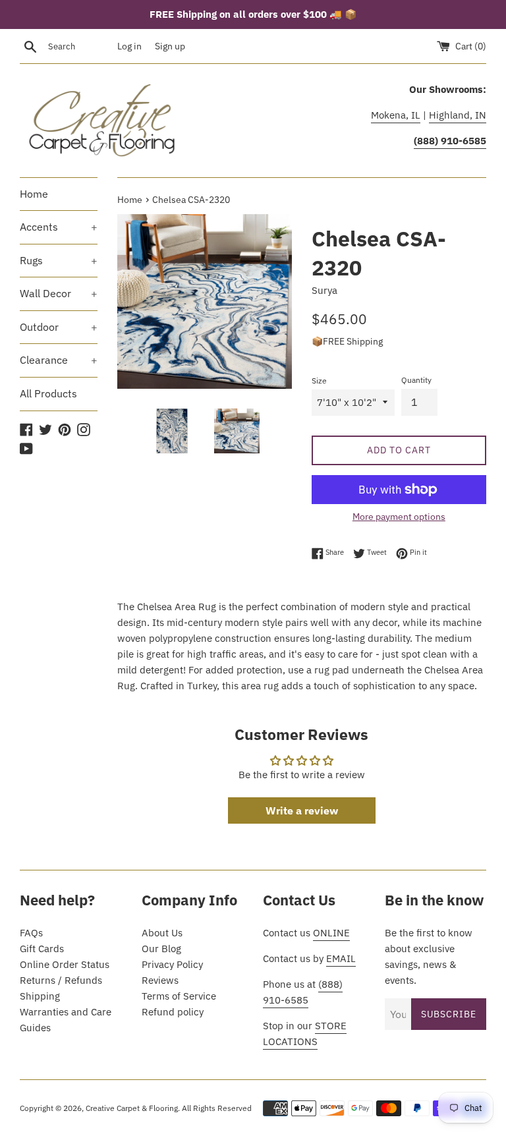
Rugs (59, 260)
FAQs (31, 932)
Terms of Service (179, 996)
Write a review (302, 810)
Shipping (40, 996)
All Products (48, 393)
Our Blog (161, 948)
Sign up (170, 46)
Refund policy (173, 1012)
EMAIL (341, 958)
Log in (129, 46)
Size (319, 380)
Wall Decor (59, 293)
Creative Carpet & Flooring (132, 1108)
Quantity (416, 380)
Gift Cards (42, 948)
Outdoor (59, 326)
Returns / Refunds (61, 980)
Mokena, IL (395, 115)
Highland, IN (457, 115)
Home (34, 193)
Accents (59, 226)
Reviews (160, 980)
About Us (162, 932)
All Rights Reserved (217, 1108)
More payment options (398, 517)
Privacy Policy (172, 964)
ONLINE (331, 932)
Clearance (59, 359)
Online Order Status (64, 964)
